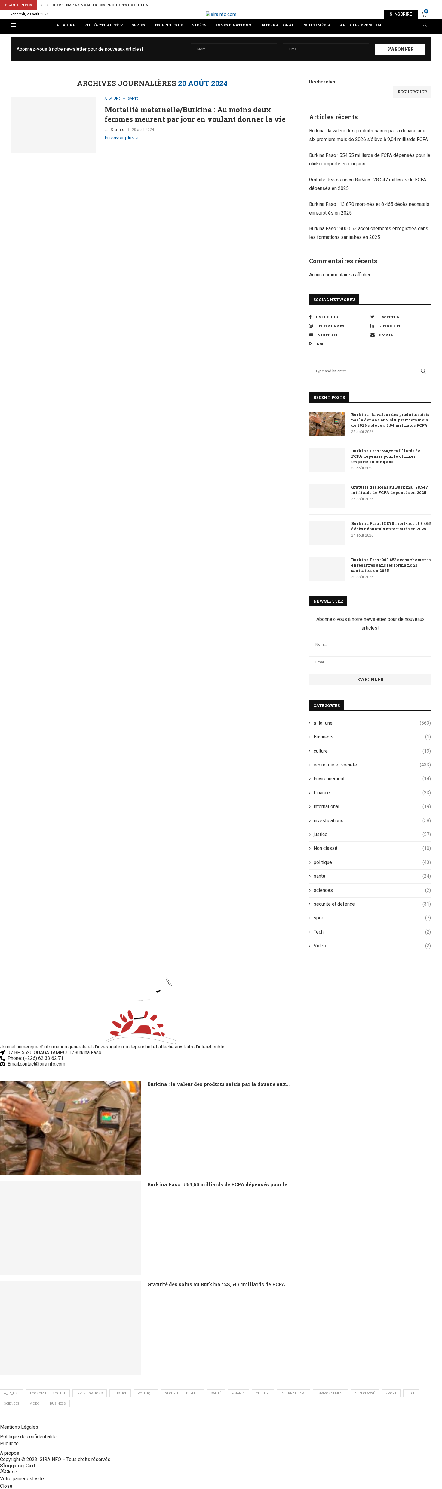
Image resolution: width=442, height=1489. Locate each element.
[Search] (424, 25)
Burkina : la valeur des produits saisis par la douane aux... (218, 1084)
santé (372, 876)
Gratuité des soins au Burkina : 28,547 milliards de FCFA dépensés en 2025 (389, 489)
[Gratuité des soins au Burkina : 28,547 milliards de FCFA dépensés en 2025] (327, 496)
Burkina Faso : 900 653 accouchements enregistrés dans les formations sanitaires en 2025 (391, 565)
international (372, 806)
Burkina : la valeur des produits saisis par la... (106, 4)
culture (372, 751)
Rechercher (322, 82)
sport (372, 918)
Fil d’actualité (101, 25)
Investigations (233, 25)
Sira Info (117, 130)
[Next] (47, 5)
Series (138, 25)
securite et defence (372, 904)
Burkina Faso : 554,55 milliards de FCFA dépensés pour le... (219, 1184)
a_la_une (372, 723)
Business (372, 737)
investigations (372, 820)
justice (372, 834)
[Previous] (41, 5)
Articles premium (361, 25)
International (277, 25)
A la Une (65, 25)
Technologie (168, 25)
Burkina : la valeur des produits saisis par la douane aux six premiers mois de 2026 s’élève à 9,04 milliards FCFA (390, 420)
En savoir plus (119, 137)
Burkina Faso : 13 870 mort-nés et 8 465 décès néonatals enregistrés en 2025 (391, 526)
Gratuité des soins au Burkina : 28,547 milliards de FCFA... (218, 1284)
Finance (372, 793)
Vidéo (372, 946)
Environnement (372, 778)
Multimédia (317, 25)
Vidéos (199, 25)
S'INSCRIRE (401, 14)
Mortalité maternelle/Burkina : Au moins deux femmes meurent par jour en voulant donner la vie (195, 114)
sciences (372, 890)
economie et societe (372, 765)
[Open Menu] (13, 25)
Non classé (372, 848)
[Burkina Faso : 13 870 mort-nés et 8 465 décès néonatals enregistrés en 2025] (327, 533)
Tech (372, 932)
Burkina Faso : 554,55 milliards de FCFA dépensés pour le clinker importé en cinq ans (385, 456)
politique (372, 862)
